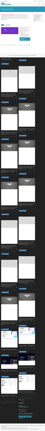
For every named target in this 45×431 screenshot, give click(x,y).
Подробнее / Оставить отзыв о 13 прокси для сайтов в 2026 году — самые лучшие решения (9, 171)
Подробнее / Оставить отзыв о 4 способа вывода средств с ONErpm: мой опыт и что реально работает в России (9, 246)
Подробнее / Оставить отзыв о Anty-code (8, 370)
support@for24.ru (5, 1)
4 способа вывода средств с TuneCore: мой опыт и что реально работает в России (9, 256)
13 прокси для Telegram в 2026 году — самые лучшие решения (8, 178)
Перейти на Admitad (23, 39)
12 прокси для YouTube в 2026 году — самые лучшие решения (8, 293)
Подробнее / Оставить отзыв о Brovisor (8, 395)
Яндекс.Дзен (21, 418)
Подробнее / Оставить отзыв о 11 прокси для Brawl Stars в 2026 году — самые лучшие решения (9, 133)
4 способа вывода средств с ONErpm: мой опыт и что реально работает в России (8, 216)
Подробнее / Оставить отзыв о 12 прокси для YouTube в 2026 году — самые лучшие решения (9, 323)
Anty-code (13, 355)
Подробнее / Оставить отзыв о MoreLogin (8, 349)
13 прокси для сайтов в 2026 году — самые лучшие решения (8, 140)
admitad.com (22, 41)
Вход (36, 1)
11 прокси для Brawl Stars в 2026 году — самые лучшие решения (9, 103)
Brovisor (13, 376)
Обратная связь (23, 411)
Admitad (8, 25)
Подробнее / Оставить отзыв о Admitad (8, 45)
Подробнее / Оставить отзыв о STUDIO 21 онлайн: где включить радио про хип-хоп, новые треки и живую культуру (8, 95)
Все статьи (22, 400)
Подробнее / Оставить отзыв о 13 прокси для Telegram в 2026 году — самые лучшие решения (9, 208)
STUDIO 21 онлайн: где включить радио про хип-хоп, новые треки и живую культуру (9, 66)
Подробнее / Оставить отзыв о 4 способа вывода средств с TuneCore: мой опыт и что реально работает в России (9, 285)
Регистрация (41, 1)
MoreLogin (14, 329)
